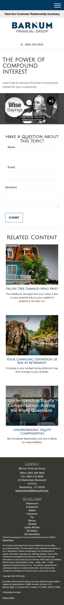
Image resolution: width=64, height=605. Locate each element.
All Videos (32, 530)
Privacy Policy (9, 597)
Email (11, 167)
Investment (32, 506)
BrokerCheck (8, 540)
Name (11, 147)
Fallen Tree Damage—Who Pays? (32, 288)
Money (32, 520)
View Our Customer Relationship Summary (32, 14)
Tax (32, 517)
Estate (32, 510)
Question (11, 187)
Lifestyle (32, 524)
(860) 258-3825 (34, 44)
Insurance (32, 513)
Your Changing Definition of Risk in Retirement (32, 361)
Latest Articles (32, 527)
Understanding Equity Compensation (32, 431)
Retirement (32, 503)
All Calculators (32, 534)
